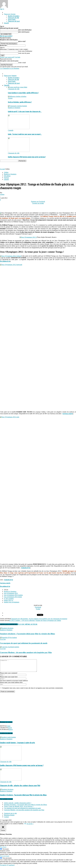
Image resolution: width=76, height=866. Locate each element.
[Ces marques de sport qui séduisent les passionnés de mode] (8, 637)
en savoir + (30, 823)
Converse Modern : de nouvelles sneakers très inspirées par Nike (26, 652)
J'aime (8, 726)
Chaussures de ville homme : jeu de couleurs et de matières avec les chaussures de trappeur (39, 619)
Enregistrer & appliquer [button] (7, 865)
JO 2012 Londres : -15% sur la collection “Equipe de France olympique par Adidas (35, 620)
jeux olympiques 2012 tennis (13, 597)
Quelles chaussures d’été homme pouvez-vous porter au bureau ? (27, 157)
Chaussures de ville (13, 18)
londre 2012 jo (8, 600)
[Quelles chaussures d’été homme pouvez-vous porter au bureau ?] (18, 151)
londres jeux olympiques (11, 602)
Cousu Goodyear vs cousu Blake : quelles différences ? (23, 93)
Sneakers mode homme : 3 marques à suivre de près (17, 743)
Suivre (10, 727)
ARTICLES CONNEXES (9, 624)
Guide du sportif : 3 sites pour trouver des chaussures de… (25, 111)
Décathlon (7, 176)
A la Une (3, 639)
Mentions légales (9, 815)
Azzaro (10, 98)
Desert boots (12, 19)
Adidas (6, 172)
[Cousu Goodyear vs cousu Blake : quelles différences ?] (17, 87)
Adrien (2, 194)
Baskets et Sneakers (14, 107)
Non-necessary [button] (4, 856)
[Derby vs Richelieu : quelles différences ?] (17, 96)
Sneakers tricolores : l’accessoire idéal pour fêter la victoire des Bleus (27, 634)
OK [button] (25, 823)
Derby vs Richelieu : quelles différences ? (20, 102)
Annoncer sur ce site (10, 813)
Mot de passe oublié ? (6, 36)
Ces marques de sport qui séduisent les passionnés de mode (23, 643)
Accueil (2, 169)
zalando (6, 179)
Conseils (6, 23)
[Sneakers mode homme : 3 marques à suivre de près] (8, 737)
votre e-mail (21, 41)
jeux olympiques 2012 (11, 593)
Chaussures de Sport (14, 21)
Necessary (5, 849)
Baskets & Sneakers (13, 16)
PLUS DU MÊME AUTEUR (27, 624)
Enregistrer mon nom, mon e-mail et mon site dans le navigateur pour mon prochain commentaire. (32, 688)
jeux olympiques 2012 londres (13, 595)
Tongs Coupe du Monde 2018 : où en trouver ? (18, 806)
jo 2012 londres (9, 598)
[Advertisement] (23, 165)
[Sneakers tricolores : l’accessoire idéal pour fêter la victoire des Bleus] (6, 628)
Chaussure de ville (13, 89)
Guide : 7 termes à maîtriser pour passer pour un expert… (25, 134)
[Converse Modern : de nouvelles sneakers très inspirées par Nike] (9, 647)
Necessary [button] (3, 847)
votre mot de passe (23, 32)
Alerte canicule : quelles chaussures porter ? (17, 803)
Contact (6, 817)
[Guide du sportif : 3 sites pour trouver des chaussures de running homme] (17, 106)
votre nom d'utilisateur (25, 30)
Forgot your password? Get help (10, 57)
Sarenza (6, 177)
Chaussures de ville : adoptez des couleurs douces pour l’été (20, 786)
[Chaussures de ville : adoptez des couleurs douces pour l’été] (11, 780)
